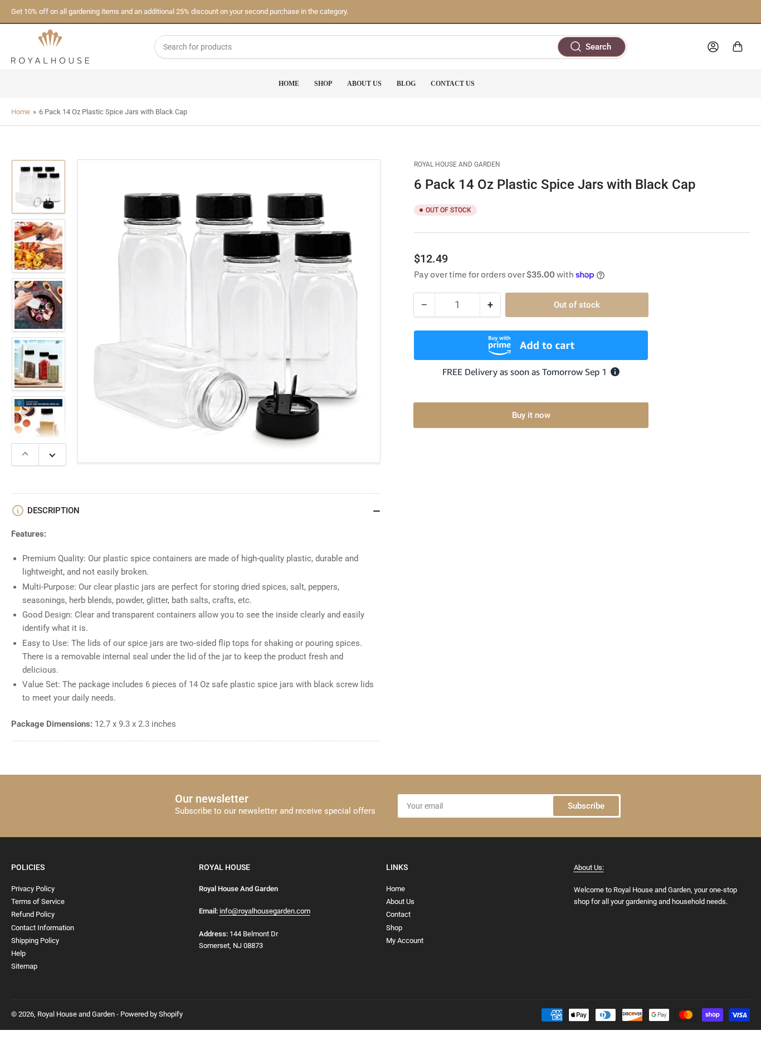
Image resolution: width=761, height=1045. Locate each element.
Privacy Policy (33, 888)
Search (598, 47)
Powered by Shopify (151, 1014)
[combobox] (391, 47)
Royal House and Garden (457, 164)
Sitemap (24, 966)
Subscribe (586, 806)
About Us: (589, 867)
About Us (364, 84)
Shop (323, 84)
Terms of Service (38, 901)
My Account (404, 940)
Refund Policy (33, 914)
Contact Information (42, 928)
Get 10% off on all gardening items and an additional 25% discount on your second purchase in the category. (179, 11)
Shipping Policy (35, 940)
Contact (398, 914)
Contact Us (453, 84)
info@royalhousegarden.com (264, 911)
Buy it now (531, 415)
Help (18, 953)
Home (289, 84)
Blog (406, 84)
